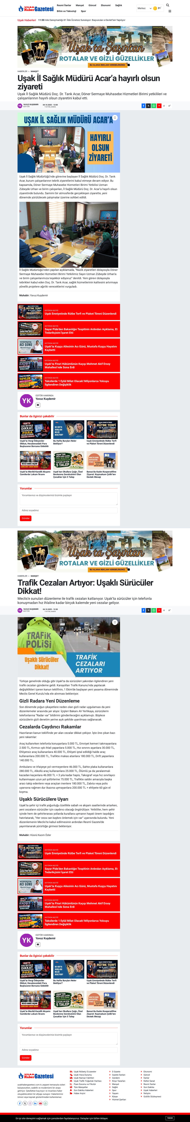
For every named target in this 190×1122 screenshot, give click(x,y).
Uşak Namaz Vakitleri (84, 1078)
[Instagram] (30, 1103)
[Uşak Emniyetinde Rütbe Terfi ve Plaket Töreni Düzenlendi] (102, 429)
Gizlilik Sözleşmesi (152, 1096)
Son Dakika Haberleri (83, 1090)
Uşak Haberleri (150, 1090)
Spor (83, 11)
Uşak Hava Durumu (83, 1075)
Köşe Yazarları (118, 1081)
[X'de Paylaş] (148, 105)
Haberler (22, 71)
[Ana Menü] (168, 11)
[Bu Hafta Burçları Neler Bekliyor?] (68, 429)
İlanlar (146, 1078)
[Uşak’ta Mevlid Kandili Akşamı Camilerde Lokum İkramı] (35, 460)
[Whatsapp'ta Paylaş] (153, 105)
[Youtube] (40, 1103)
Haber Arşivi (79, 1093)
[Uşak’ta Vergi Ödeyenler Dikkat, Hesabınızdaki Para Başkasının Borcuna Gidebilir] (35, 429)
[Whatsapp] (45, 1103)
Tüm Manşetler (81, 1087)
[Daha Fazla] (159, 105)
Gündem (116, 1078)
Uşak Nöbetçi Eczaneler (85, 1071)
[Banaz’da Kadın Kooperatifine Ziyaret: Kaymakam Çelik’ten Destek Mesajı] (102, 460)
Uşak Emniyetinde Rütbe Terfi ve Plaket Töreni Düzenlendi (101, 442)
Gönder (26, 518)
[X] (25, 1103)
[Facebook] (20, 1103)
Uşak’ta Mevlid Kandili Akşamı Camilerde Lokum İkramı (35, 473)
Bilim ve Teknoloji (66, 11)
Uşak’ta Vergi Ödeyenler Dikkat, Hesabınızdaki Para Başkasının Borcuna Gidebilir (34, 443)
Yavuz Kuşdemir (45, 398)
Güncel (92, 5)
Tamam (170, 1118)
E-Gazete (116, 1071)
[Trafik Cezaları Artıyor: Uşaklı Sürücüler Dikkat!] (69, 647)
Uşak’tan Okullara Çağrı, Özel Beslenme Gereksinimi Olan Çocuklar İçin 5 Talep (68, 474)
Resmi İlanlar (64, 5)
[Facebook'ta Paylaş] (143, 105)
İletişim (147, 1093)
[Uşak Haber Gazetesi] (36, 8)
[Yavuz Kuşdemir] (26, 400)
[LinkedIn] (35, 1103)
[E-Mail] (38, 405)
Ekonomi (106, 5)
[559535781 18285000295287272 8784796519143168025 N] (68, 234)
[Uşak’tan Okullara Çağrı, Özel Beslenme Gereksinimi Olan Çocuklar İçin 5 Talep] (68, 460)
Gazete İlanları (118, 1075)
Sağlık (118, 5)
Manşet (80, 5)
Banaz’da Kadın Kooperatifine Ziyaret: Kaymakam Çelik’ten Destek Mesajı (80, 20)
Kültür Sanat (149, 1081)
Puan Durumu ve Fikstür (85, 1084)
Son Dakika (149, 1087)
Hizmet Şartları (119, 1099)
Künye (115, 1096)
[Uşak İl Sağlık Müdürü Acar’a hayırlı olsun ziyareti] (69, 143)
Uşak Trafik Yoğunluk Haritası (88, 1081)
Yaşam (115, 1093)
